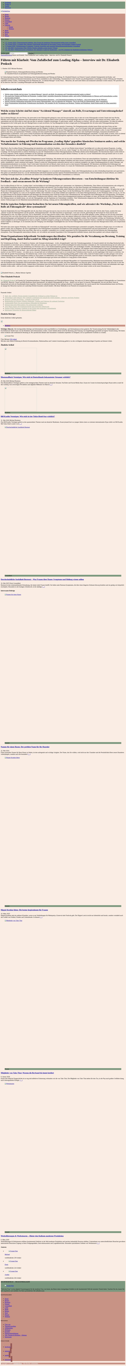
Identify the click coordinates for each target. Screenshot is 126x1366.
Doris (6, 1264)
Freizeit (7, 20)
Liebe (6, 23)
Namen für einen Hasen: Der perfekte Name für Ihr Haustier (25, 747)
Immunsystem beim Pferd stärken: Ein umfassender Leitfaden (24, 305)
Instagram (8, 8)
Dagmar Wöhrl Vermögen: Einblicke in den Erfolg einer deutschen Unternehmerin (30, 308)
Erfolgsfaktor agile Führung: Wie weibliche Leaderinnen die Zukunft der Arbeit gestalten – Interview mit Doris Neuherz (42, 298)
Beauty (7, 16)
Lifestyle (7, 25)
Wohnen (11, 29)
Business (7, 18)
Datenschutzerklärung (11, 1333)
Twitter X (8, 4)
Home (7, 14)
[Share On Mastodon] (2, 322)
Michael (7, 1254)
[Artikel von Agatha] (13, 1271)
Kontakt (7, 1331)
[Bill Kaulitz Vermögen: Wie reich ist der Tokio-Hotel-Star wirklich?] (21, 411)
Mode (6, 30)
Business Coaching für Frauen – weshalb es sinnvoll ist (22, 299)
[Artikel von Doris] (13, 1261)
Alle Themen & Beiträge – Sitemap (16, 1335)
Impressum (8, 1337)
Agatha (7, 1274)
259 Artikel (13, 339)
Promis (11, 27)
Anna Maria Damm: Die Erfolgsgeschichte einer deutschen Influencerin (27, 306)
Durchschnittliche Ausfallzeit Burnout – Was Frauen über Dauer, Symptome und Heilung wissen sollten (42, 579)
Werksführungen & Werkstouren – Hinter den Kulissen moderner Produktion (32, 1236)
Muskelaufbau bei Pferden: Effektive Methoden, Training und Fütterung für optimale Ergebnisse (34, 301)
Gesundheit (8, 21)
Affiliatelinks (9, 1328)
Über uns (7, 1324)
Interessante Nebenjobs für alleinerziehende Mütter (20, 310)
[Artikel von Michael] (13, 1251)
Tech (6, 34)
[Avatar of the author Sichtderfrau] (9, 1286)
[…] (51, 384)
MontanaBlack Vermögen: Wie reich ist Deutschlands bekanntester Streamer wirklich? (35, 377)
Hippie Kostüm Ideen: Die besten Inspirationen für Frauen (24, 910)
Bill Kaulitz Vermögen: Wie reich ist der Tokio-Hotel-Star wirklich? (28, 416)
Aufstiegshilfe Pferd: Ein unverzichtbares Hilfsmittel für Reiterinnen (26, 303)
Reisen (7, 32)
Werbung (7, 1330)
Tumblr (7, 6)
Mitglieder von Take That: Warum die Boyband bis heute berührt (27, 1073)
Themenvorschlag (10, 1326)
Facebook (8, 2)
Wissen (7, 36)
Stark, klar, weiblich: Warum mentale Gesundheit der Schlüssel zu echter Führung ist (31, 296)
